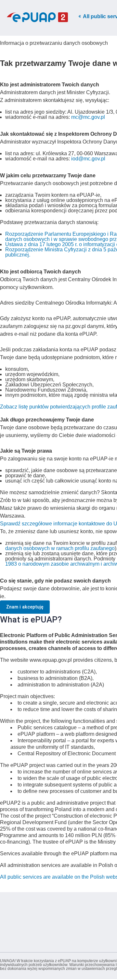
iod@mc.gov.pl (88, 158)
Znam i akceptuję (25, 607)
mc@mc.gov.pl (88, 117)
